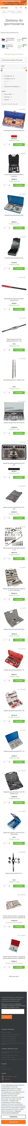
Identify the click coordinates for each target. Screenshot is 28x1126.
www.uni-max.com (7, 1069)
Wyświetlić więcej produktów (13, 54)
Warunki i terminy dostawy (9, 1038)
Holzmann (8, 97)
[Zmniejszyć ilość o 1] (4, 144)
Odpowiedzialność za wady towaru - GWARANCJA (11, 1052)
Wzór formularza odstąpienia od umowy (12, 1059)
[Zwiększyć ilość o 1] (9, 144)
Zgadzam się (13, 1122)
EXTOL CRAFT (9, 94)
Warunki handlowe (7, 1032)
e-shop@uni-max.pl (11, 1076)
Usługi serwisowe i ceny (8, 1057)
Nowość (7, 81)
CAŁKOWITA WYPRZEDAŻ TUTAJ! (10, 1)
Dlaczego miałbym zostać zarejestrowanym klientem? (13, 1043)
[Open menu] (25, 7)
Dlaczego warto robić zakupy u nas (11, 1034)
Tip (5, 84)
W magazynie (9, 76)
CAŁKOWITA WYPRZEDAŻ (12, 86)
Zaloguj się (7, 1017)
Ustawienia (13, 1117)
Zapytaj (7, 1079)
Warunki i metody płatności (9, 1041)
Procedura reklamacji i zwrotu (10, 1055)
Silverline (7, 99)
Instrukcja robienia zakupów (9, 1036)
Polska (3, 1067)
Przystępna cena (9, 78)
